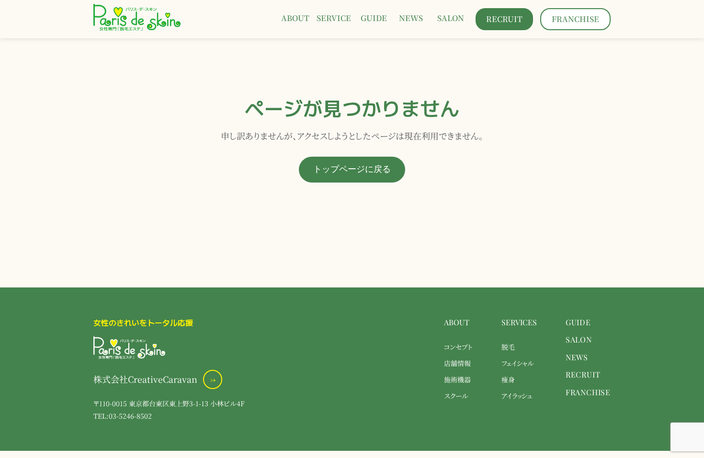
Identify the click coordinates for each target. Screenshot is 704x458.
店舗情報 (457, 363)
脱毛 (508, 347)
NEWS (577, 357)
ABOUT (456, 322)
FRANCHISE (588, 392)
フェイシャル (517, 363)
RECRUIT (583, 374)
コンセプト (458, 347)
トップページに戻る (352, 169)
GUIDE (578, 322)
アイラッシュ (516, 395)
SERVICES (519, 322)
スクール (456, 395)
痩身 (508, 379)
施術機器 (457, 379)
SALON (579, 339)
